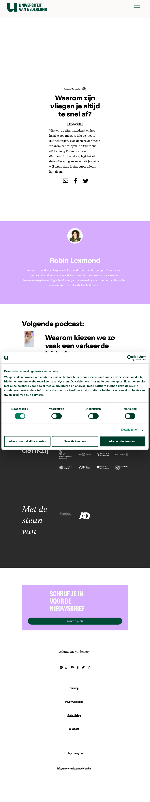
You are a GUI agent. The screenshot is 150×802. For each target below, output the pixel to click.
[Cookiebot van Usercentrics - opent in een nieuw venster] (130, 358)
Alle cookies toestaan (122, 441)
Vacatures (74, 729)
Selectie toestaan (75, 441)
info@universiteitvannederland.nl (74, 768)
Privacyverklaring (74, 702)
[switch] (56, 416)
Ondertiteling (74, 715)
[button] (137, 7)
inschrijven (75, 621)
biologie (75, 123)
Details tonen (129, 429)
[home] (27, 7)
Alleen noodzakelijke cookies (27, 441)
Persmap (74, 688)
